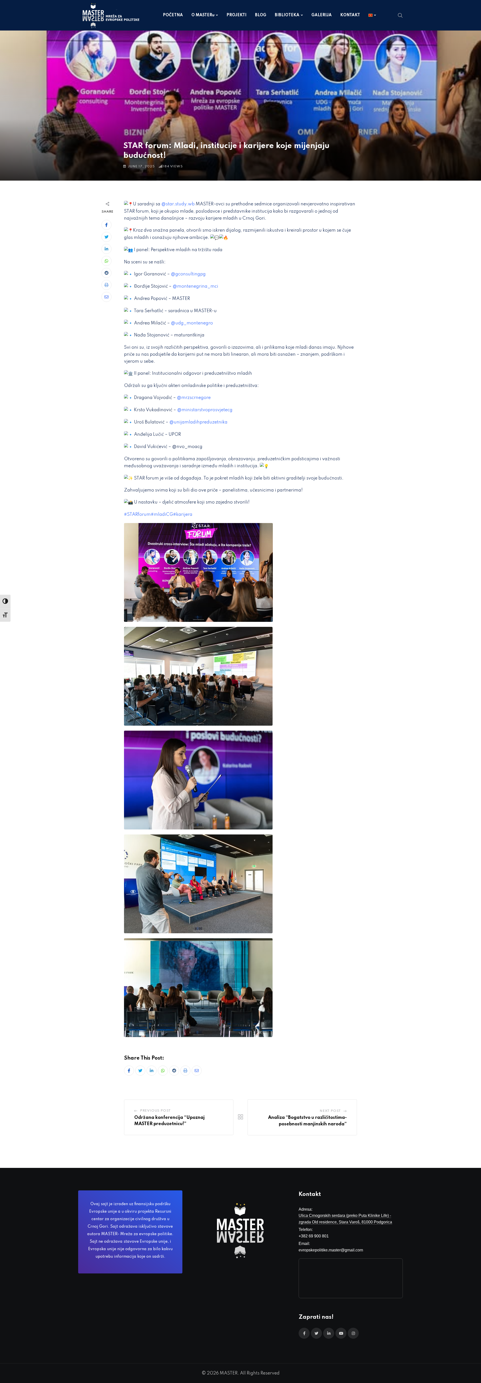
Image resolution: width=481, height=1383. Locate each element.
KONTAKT (350, 15)
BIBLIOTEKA (287, 15)
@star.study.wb (178, 204)
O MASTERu (202, 15)
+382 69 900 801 (314, 1236)
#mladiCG (162, 514)
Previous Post (155, 1110)
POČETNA (173, 15)
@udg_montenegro (192, 323)
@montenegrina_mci (195, 286)
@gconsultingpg (188, 274)
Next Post (330, 1111)
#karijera (182, 514)
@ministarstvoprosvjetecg (204, 410)
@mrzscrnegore (194, 397)
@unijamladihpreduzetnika (198, 422)
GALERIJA (321, 15)
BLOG (260, 15)
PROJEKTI (236, 15)
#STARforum (137, 514)
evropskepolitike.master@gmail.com (331, 1250)
